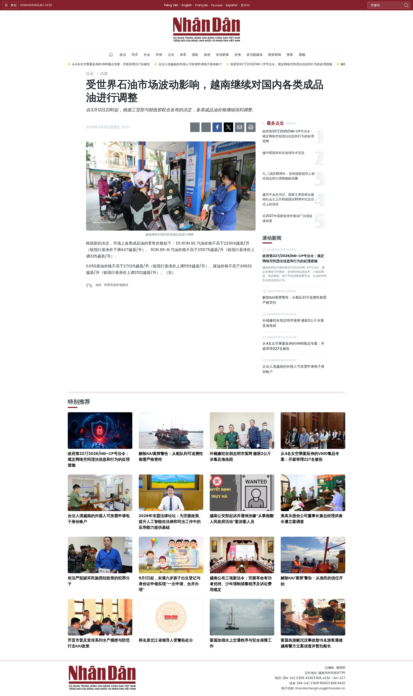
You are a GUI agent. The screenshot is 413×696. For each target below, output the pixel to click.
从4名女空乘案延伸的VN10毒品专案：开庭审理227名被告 (293, 346)
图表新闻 (274, 54)
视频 (302, 54)
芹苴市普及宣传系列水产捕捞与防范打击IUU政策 (99, 643)
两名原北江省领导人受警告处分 (166, 640)
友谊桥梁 (222, 54)
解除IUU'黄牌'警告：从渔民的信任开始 (312, 580)
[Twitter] (228, 127)
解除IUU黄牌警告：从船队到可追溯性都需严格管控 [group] (288, 64)
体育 (183, 54)
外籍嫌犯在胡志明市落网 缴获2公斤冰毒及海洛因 (293, 323)
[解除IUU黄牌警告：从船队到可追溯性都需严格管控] (171, 430)
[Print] (251, 127)
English (187, 5)
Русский (216, 5)
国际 (195, 54)
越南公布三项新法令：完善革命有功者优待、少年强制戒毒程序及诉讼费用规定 (241, 583)
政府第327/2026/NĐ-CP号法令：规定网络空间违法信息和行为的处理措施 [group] (195, 64)
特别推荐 (79, 402)
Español (231, 5)
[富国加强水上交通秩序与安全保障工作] (242, 617)
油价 (99, 285)
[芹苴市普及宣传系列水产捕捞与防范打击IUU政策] (100, 617)
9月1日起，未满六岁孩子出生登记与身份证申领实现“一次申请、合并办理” (169, 583)
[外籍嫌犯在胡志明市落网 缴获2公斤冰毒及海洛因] (242, 430)
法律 (104, 73)
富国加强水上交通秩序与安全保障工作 (241, 643)
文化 (171, 54)
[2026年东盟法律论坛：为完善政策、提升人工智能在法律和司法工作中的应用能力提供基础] (171, 492)
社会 (147, 54)
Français (201, 5)
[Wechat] (206, 127)
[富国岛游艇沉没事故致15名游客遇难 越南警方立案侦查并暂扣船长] (313, 617)
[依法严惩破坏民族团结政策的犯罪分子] (100, 555)
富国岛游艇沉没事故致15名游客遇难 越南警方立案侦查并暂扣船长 (312, 643)
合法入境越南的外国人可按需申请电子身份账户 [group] (103, 64)
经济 (135, 54)
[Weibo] (195, 127)
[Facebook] (217, 127)
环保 (159, 54)
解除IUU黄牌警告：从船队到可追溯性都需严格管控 (294, 300)
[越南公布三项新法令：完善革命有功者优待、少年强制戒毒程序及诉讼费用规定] (242, 555)
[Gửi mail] (239, 127)
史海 (237, 54)
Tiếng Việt (170, 5)
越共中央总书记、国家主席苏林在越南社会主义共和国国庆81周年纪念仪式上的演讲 (288, 199)
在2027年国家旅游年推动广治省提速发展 (287, 218)
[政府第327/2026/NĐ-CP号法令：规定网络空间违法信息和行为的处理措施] (100, 430)
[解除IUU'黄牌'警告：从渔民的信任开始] (313, 555)
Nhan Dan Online (206, 30)
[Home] (111, 54)
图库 (290, 54)
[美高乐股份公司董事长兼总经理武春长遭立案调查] (313, 492)
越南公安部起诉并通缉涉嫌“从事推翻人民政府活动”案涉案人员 (242, 518)
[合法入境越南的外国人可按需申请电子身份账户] (100, 492)
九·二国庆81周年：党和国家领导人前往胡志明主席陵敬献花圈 (288, 176)
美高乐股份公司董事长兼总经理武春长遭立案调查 (312, 518)
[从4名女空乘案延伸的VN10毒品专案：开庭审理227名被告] (313, 430)
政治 (123, 54)
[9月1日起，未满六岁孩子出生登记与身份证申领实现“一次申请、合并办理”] (171, 555)
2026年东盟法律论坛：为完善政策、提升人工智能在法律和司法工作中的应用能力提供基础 (171, 521)
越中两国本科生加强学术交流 (283, 152)
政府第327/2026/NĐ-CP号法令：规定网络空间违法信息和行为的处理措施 (288, 136)
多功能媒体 (255, 54)
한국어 (245, 5)
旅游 (207, 54)
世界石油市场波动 (116, 285)
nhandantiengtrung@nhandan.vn (320, 688)
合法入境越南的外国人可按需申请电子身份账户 (293, 369)
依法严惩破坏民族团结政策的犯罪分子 (99, 580)
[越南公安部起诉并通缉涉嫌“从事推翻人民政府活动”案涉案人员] (242, 492)
